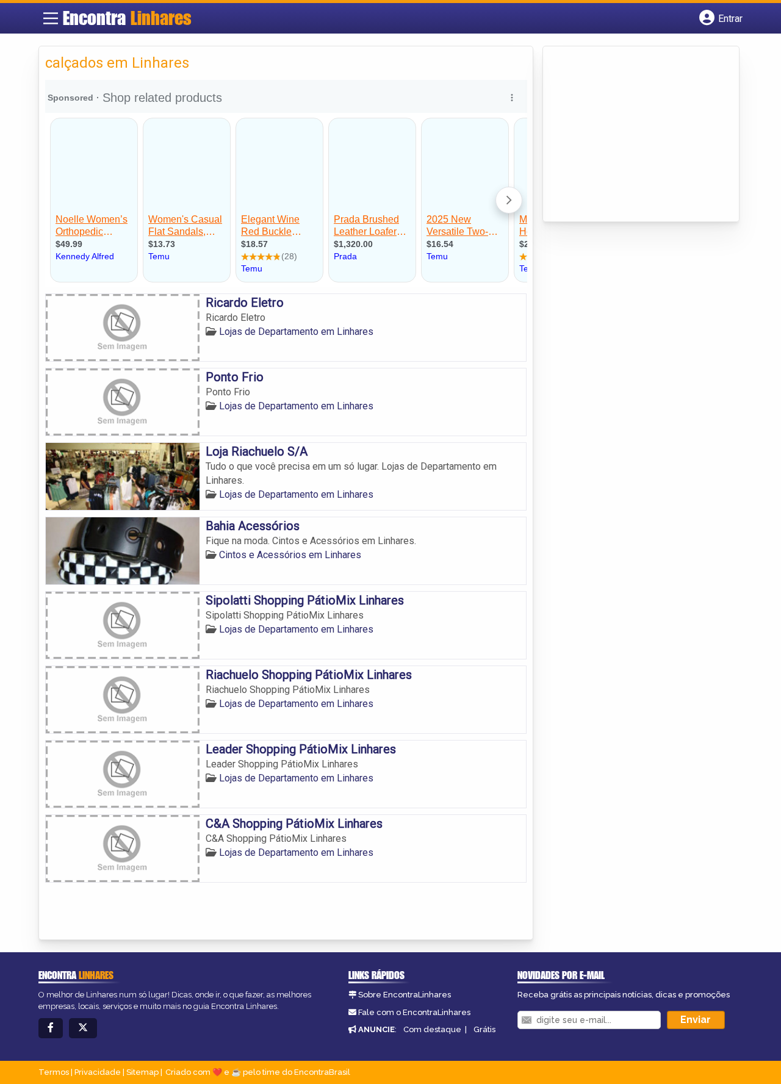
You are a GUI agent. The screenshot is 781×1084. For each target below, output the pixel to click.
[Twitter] (83, 1028)
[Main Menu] (50, 18)
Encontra (127, 18)
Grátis (484, 1029)
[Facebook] (50, 1028)
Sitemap (142, 1072)
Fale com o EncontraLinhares (414, 1012)
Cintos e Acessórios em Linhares (290, 555)
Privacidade (97, 1072)
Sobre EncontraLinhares (404, 994)
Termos (53, 1072)
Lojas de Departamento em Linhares (296, 331)
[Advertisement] (640, 135)
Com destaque (432, 1029)
